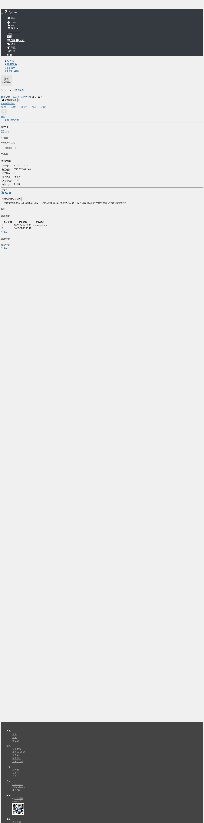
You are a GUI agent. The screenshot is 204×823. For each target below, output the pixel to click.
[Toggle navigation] (2, 13)
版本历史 (16, 759)
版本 (13, 107)
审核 (43, 107)
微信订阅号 (16, 801)
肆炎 (3, 97)
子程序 (15, 773)
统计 (34, 107)
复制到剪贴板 (10, 100)
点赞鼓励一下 (9, 148)
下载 (13, 22)
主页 (13, 18)
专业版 (14, 28)
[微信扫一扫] (7, 193)
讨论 (24, 107)
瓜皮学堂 (16, 762)
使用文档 (16, 749)
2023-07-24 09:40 (21, 97)
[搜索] (9, 36)
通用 (6, 132)
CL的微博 (18, 799)
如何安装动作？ (8, 104)
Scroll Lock (13, 71)
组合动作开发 (18, 752)
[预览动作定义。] (19, 100)
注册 (9, 55)
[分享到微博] (3, 193)
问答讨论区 (17, 785)
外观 (14, 776)
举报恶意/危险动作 (12, 199)
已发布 (21, 90)
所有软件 (12, 64)
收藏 (5, 154)
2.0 (12, 25)
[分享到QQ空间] (10, 193)
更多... (4, 232)
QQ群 (17, 790)
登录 (12, 51)
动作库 (10, 61)
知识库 (15, 755)
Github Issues (18, 787)
